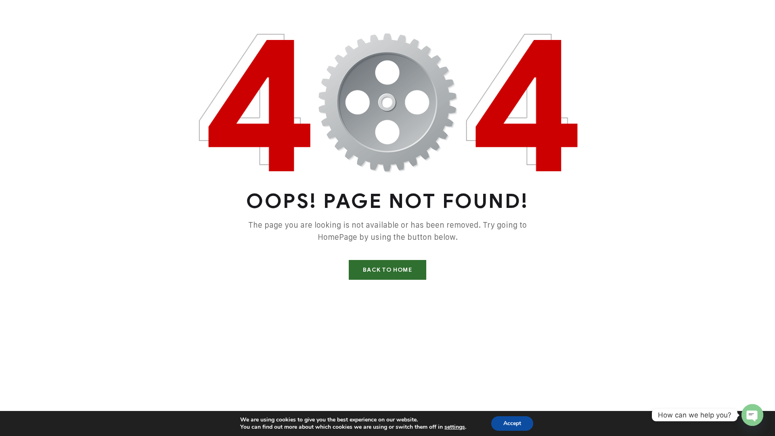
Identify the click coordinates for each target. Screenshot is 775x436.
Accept (512, 423)
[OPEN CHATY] (752, 415)
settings (454, 427)
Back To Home (387, 269)
